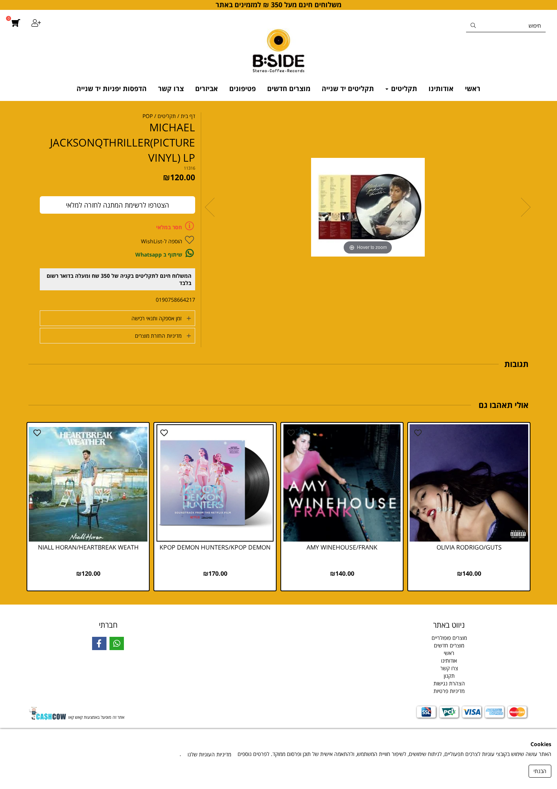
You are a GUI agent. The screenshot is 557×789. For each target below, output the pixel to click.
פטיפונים (242, 88)
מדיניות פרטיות (449, 691)
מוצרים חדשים (288, 88)
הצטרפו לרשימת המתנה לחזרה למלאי (117, 204)
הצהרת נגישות (449, 683)
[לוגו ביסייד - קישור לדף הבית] (278, 47)
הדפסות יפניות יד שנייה (112, 88)
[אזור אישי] (36, 23)
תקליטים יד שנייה (348, 88)
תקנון (449, 675)
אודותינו (441, 88)
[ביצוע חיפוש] (473, 25)
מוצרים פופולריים (449, 637)
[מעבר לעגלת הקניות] (15, 47)
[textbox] (278, 623)
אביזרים (206, 88)
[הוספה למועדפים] (418, 433)
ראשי (472, 88)
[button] (117, 318)
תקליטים (403, 88)
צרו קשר (171, 88)
